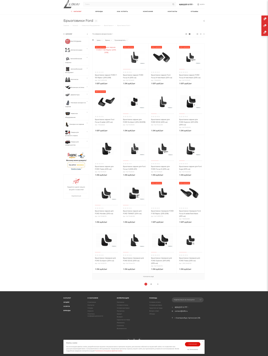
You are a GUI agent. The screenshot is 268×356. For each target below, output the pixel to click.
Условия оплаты (122, 305)
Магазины (120, 302)
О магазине (93, 298)
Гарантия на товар (123, 320)
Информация (123, 298)
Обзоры (152, 314)
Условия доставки (123, 308)
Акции (66, 302)
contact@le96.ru (181, 311)
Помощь (153, 298)
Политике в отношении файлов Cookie (108, 351)
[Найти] (173, 4)
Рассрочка (120, 311)
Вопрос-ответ (154, 311)
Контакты (91, 305)
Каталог (67, 298)
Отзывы (90, 308)
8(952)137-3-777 (186, 5)
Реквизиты (121, 322)
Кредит (119, 314)
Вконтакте (128, 339)
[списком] (200, 34)
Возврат (120, 317)
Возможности (122, 328)
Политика (120, 325)
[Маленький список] (186, 34)
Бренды (67, 310)
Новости (90, 311)
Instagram (134, 339)
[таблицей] (203, 34)
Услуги (66, 306)
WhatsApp (139, 339)
